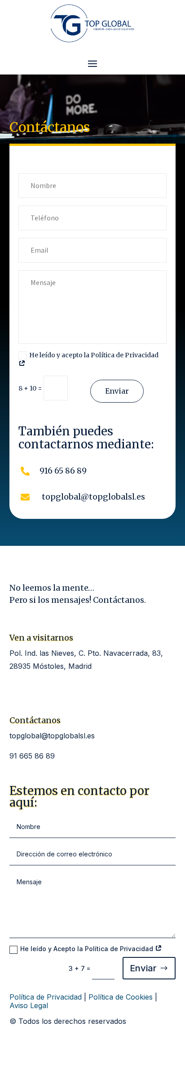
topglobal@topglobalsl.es (52, 735)
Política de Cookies (120, 996)
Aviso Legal (28, 1005)
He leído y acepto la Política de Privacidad (94, 355)
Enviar (117, 390)
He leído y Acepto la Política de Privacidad (87, 948)
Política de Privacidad (45, 996)
